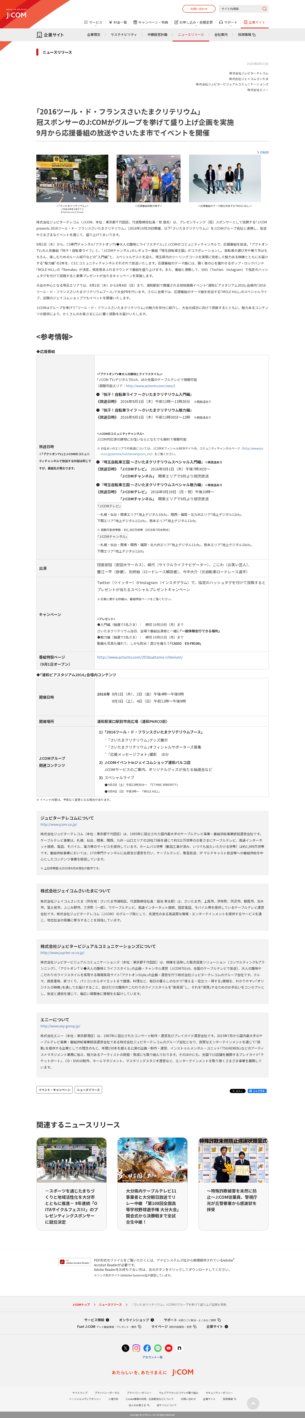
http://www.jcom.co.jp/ (58, 824)
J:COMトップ (81, 1304)
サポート (190, 1319)
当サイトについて (167, 1405)
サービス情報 (94, 1319)
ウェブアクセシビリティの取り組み (178, 1392)
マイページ (171, 1326)
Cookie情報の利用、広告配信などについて (150, 1399)
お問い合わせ (199, 9)
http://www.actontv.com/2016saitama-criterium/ (140, 657)
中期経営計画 (157, 34)
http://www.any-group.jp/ (60, 1025)
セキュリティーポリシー (219, 1392)
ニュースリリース (191, 34)
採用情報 (244, 34)
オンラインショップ (134, 1319)
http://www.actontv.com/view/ (150, 385)
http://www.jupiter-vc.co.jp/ (62, 952)
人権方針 (113, 1399)
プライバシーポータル (107, 1392)
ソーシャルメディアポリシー (85, 1399)
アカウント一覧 (152, 1357)
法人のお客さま (137, 1405)
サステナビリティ (124, 34)
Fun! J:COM (106, 1326)
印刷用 (264, 152)
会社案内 (221, 34)
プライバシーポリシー (139, 1392)
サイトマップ (79, 1392)
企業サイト (214, 1326)
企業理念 (93, 34)
